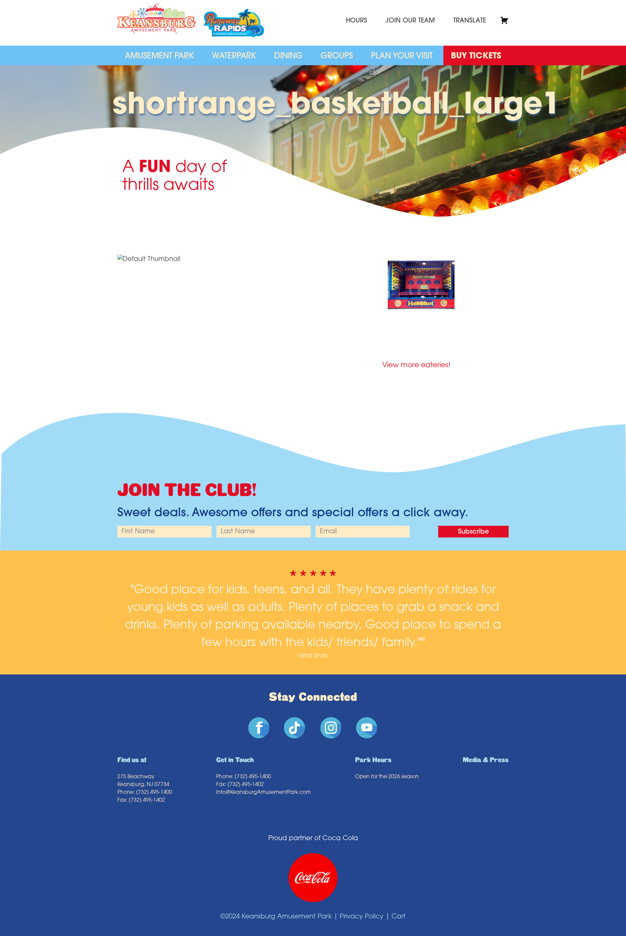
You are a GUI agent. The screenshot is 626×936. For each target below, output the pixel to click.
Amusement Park (159, 56)
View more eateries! (416, 365)
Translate (469, 21)
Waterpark (234, 56)
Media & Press (486, 760)
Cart (399, 916)
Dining (288, 56)
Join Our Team (410, 21)
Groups (336, 56)
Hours (356, 21)
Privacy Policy (361, 916)
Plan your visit (402, 56)
